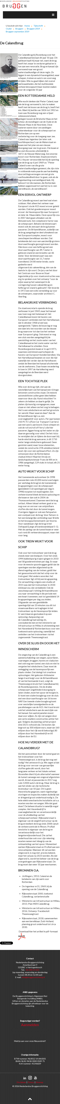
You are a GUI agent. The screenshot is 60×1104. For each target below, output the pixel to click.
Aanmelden (30, 1025)
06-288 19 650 (32, 970)
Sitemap (39, 1082)
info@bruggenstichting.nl (33, 977)
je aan (21, 1041)
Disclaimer (21, 1082)
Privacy (31, 1082)
